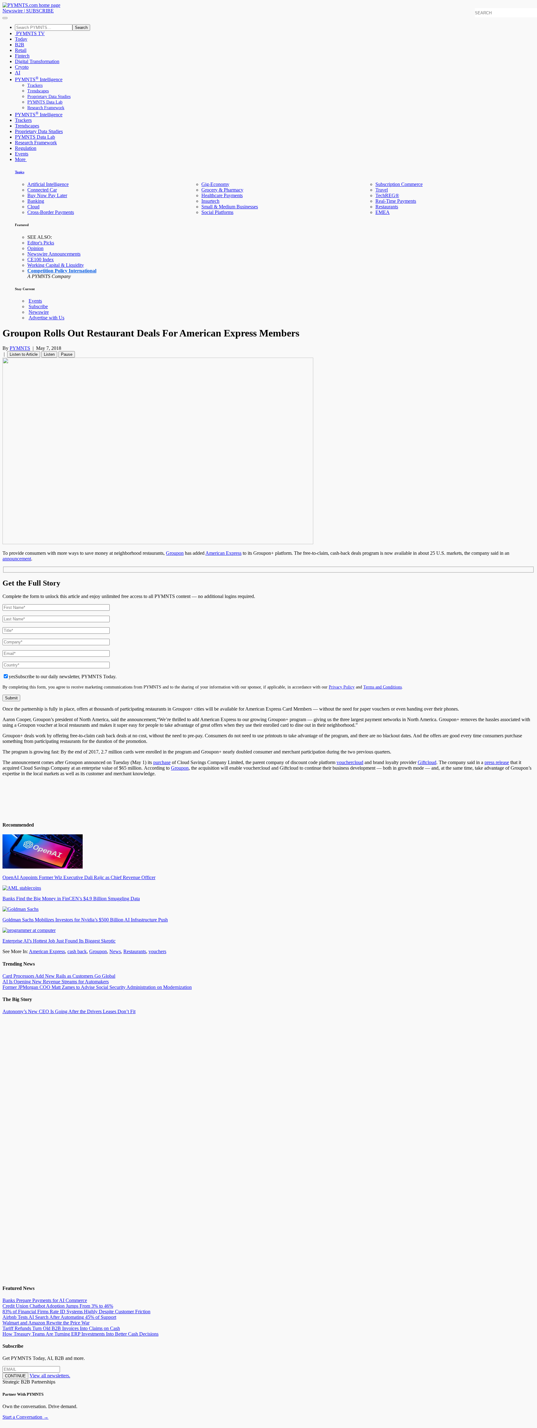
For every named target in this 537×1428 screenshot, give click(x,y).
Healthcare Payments (222, 195)
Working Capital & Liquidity (55, 265)
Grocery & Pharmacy (222, 189)
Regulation (25, 148)
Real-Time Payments (395, 201)
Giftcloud (427, 762)
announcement (16, 558)
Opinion (35, 248)
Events (21, 153)
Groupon (175, 553)
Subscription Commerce (399, 184)
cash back (77, 951)
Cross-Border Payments (50, 212)
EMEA (382, 212)
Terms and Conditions (382, 686)
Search (81, 27)
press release (496, 762)
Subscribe (38, 306)
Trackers (35, 85)
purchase (162, 762)
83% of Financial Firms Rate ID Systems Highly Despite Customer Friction (76, 1311)
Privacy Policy (342, 686)
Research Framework (45, 107)
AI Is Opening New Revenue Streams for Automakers (55, 981)
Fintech (22, 55)
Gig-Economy (215, 184)
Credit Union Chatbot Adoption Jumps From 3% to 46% (57, 1306)
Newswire (12, 10)
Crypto (22, 67)
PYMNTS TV (30, 33)
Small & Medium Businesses (229, 206)
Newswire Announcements (53, 254)
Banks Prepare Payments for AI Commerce (44, 1300)
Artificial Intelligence (48, 184)
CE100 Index (40, 259)
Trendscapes (38, 91)
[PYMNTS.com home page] (31, 5)
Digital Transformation (37, 61)
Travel (381, 189)
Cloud (33, 206)
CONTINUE (15, 1376)
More (21, 159)
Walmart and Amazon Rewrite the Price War (46, 1322)
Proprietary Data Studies (49, 96)
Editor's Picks (40, 242)
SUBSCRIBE (40, 10)
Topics (19, 172)
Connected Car (42, 189)
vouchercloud (350, 762)
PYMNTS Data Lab (44, 102)
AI (17, 72)
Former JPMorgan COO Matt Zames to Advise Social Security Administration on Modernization (97, 987)
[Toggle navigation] (4, 18)
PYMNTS (20, 348)
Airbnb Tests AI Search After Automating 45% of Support (59, 1317)
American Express (223, 553)
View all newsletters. (50, 1375)
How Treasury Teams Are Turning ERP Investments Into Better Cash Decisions (80, 1334)
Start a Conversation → (25, 1417)
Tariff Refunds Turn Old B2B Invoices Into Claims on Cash (61, 1328)
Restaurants (386, 206)
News (115, 951)
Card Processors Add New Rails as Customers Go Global (58, 976)
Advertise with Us (46, 317)
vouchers (157, 951)
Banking (35, 201)
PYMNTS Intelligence (38, 79)
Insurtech (210, 201)
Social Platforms (217, 212)
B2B (19, 44)
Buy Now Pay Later (47, 195)
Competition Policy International (61, 270)
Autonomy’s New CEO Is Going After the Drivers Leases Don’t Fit (68, 1011)
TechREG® (387, 195)
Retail (20, 50)
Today (21, 39)
